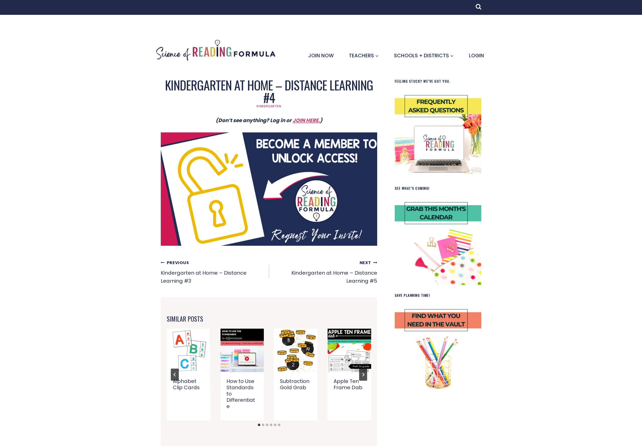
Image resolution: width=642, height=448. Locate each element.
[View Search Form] (481, 9)
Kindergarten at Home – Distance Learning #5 (334, 272)
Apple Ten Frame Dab (348, 384)
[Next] (363, 375)
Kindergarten (269, 106)
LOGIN (476, 55)
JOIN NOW (321, 55)
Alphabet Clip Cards (186, 384)
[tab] (259, 425)
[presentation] (188, 350)
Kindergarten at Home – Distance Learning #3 (204, 272)
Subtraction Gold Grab (294, 384)
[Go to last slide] (175, 375)
